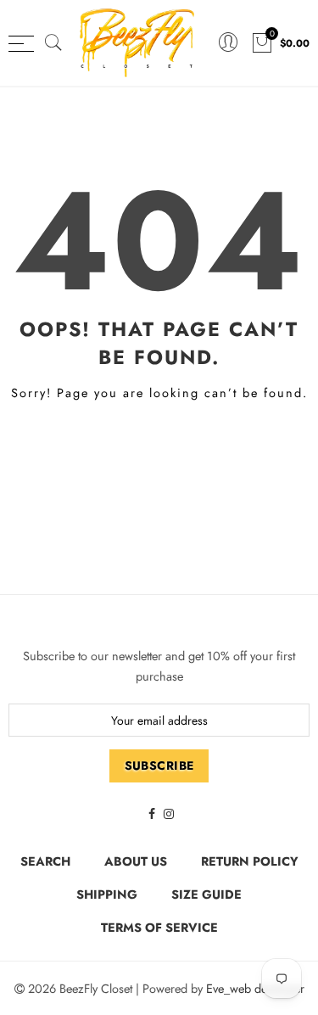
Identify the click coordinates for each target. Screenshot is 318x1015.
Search (45, 861)
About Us (135, 861)
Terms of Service (159, 927)
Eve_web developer (255, 988)
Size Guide (206, 894)
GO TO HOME (159, 451)
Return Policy (249, 861)
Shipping (106, 894)
